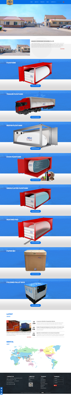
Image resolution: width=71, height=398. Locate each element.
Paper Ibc (42, 386)
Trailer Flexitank (43, 379)
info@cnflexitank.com (11, 382)
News (29, 379)
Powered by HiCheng (47, 392)
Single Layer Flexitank (44, 383)
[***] (1, 391)
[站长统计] (43, 392)
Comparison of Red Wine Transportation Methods (46, 321)
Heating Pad (43, 385)
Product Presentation (36, 85)
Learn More (62, 48)
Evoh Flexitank (43, 382)
